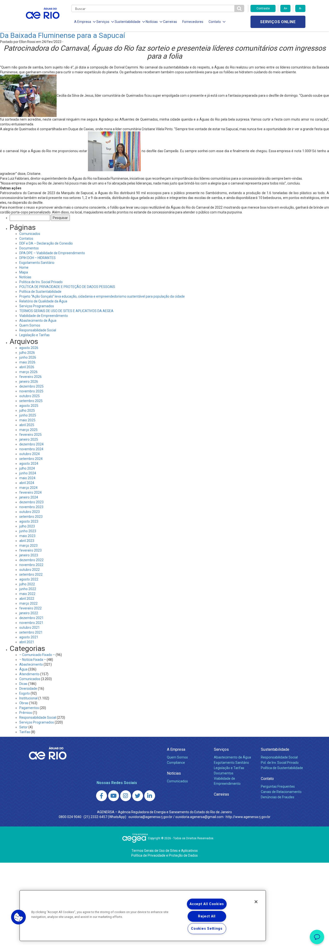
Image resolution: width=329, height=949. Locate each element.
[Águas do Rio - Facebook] (101, 795)
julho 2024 (27, 468)
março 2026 (28, 372)
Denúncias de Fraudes (277, 797)
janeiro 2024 (28, 497)
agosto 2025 (28, 406)
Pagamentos (29, 708)
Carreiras (170, 22)
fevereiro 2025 (30, 435)
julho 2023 (27, 526)
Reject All (207, 916)
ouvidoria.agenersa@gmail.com (199, 817)
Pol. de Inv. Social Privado (280, 763)
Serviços (221, 749)
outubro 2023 (29, 512)
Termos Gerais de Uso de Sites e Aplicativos (165, 851)
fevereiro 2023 (30, 550)
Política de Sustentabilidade (40, 292)
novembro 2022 (31, 565)
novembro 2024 (31, 449)
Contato (267, 778)
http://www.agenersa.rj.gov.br (248, 817)
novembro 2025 (31, 391)
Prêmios (25, 713)
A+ (285, 8)
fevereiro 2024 (30, 492)
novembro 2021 (31, 623)
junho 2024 (27, 473)
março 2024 (28, 488)
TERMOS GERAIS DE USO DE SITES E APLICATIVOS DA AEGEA (66, 311)
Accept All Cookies (207, 904)
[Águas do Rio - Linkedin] (149, 795)
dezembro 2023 (31, 502)
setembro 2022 (31, 574)
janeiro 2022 (28, 613)
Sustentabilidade (275, 749)
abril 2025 (26, 425)
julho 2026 (27, 353)
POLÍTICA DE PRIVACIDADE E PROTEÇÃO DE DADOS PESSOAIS (67, 287)
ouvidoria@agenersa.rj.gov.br (150, 817)
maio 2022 (27, 594)
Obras (23, 703)
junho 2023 (27, 531)
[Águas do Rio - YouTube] (113, 795)
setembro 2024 (31, 459)
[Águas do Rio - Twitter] (137, 795)
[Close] (256, 901)
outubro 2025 (29, 396)
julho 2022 (27, 584)
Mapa (23, 272)
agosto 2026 (28, 348)
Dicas (23, 684)
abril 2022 (26, 599)
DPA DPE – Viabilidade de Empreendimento (52, 253)
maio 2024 (27, 478)
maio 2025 (27, 420)
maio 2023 (27, 536)
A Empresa (176, 749)
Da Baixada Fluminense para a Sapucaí (62, 35)
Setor (23, 727)
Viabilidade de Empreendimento (43, 316)
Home (23, 267)
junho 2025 (27, 415)
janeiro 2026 (28, 381)
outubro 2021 (29, 627)
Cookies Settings (207, 929)
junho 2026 (27, 357)
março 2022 (28, 603)
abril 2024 (26, 483)
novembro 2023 (31, 507)
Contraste (263, 8)
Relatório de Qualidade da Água (43, 301)
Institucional (28, 698)
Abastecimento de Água (37, 320)
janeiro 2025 (28, 439)
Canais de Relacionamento (281, 792)
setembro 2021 (31, 632)
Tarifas (24, 732)
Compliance (176, 763)
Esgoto (24, 693)
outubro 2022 (29, 570)
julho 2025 (27, 410)
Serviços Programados (36, 306)
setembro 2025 (31, 401)
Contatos (26, 238)
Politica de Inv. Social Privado (41, 282)
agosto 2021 (28, 637)
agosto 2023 (28, 521)
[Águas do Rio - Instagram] (125, 795)
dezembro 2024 (31, 444)
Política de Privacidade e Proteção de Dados (164, 855)
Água (23, 669)
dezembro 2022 (31, 560)
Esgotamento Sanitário (36, 263)
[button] (18, 917)
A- (300, 8)
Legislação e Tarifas (34, 335)
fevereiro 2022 (30, 608)
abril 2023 (26, 541)
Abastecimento (31, 664)
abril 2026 (26, 367)
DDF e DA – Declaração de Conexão (46, 243)
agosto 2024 (28, 463)
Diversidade (28, 688)
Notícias (25, 277)
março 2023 (28, 545)
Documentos (29, 248)
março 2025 (28, 430)
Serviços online (278, 22)
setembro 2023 (31, 517)
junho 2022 (27, 589)
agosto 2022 (28, 579)
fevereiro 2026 (30, 377)
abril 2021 (26, 642)
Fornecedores (192, 22)
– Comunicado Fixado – (37, 655)
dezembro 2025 (31, 386)
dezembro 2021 (31, 618)
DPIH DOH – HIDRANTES (37, 258)
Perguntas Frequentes (278, 786)
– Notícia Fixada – (32, 660)
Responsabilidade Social (37, 330)
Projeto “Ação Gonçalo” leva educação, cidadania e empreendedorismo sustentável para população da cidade (102, 296)
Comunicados (29, 234)
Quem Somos (29, 325)
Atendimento (29, 674)
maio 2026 (27, 362)
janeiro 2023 (28, 555)
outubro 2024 (29, 454)
